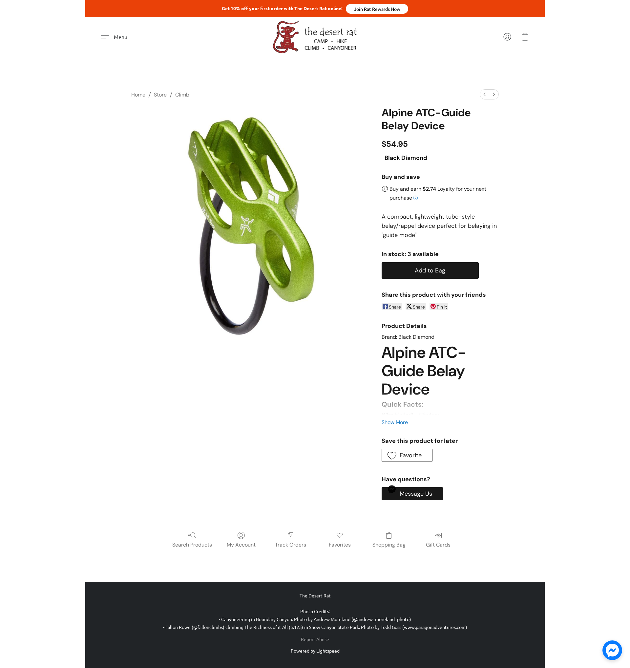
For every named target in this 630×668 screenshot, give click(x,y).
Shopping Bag (389, 544)
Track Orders (290, 544)
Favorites (340, 544)
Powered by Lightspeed (315, 651)
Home (138, 94)
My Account (241, 544)
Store (160, 94)
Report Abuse (315, 639)
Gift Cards (438, 544)
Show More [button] (395, 422)
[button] (377, 9)
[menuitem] (484, 94)
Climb (182, 94)
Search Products (192, 544)
